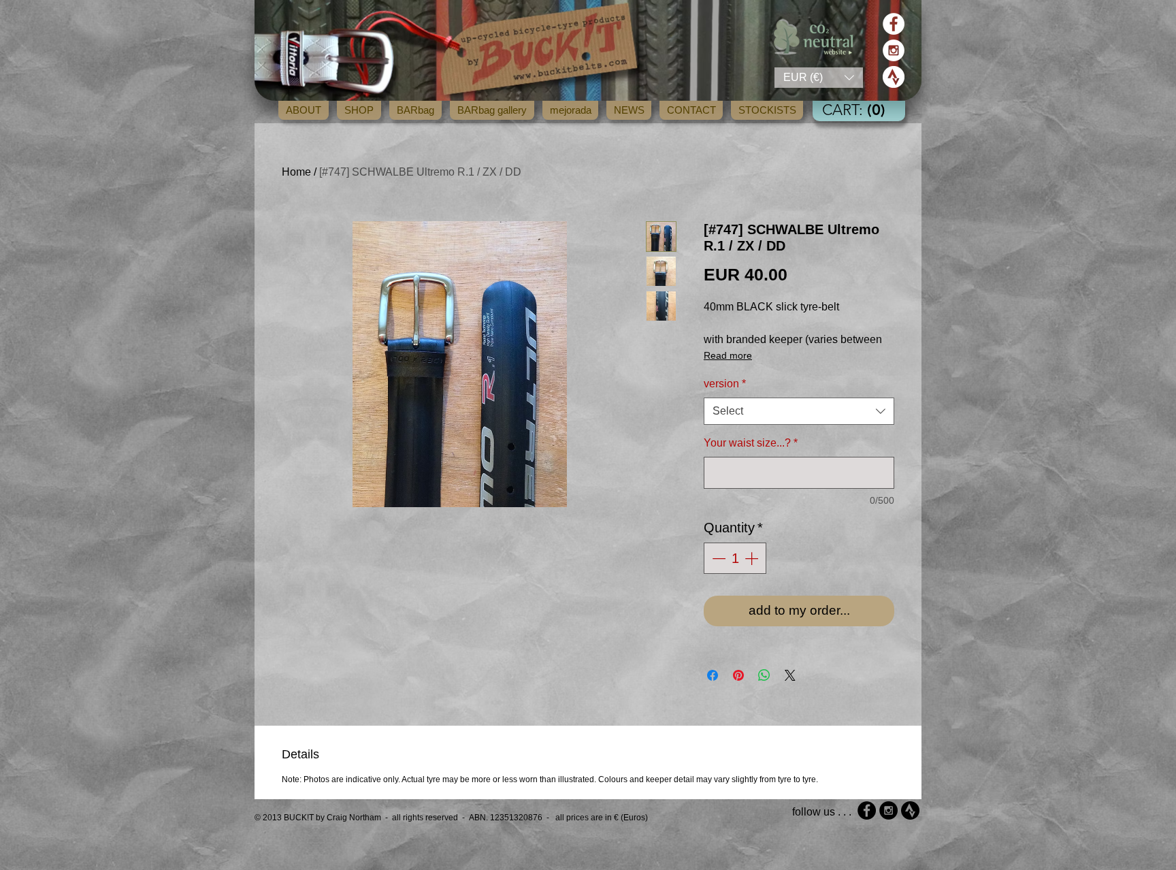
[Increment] (752, 558)
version (725, 383)
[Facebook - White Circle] (893, 24)
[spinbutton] (735, 558)
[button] (818, 77)
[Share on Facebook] (712, 675)
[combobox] (799, 411)
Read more (728, 355)
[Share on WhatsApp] (764, 675)
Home (296, 172)
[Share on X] (790, 675)
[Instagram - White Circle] (893, 50)
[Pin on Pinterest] (738, 675)
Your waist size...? (751, 443)
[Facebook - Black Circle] (867, 810)
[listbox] (818, 77)
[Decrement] (717, 558)
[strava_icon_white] (893, 77)
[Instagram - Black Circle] (888, 810)
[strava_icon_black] (910, 810)
